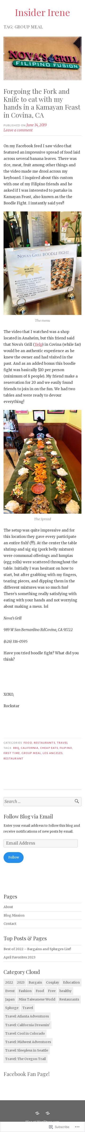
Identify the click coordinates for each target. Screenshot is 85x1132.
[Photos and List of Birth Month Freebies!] (47, 1113)
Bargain (35, 982)
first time (12, 753)
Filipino (66, 748)
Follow (13, 857)
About (8, 907)
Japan (10, 999)
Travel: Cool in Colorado (25, 1033)
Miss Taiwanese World (37, 999)
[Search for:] (42, 801)
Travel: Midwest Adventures (28, 1042)
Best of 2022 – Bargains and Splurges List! (37, 949)
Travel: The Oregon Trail (25, 1059)
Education (71, 982)
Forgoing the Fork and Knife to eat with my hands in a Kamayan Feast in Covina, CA (42, 103)
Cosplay (52, 982)
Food (28, 742)
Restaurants (44, 742)
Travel (62, 742)
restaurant (13, 758)
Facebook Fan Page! (27, 1073)
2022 (9, 982)
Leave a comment (18, 130)
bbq (16, 748)
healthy (66, 991)
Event (10, 991)
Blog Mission (14, 916)
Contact (10, 924)
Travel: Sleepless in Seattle (26, 1050)
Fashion (25, 991)
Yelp (38, 344)
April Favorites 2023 (19, 957)
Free (51, 991)
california (29, 748)
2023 (21, 982)
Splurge (11, 1008)
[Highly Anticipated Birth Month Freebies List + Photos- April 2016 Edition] (37, 1113)
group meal (31, 753)
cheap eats (49, 748)
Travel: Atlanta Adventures (27, 1016)
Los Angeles (53, 753)
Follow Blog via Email (28, 816)
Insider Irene (42, 12)
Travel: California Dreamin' (27, 1025)
